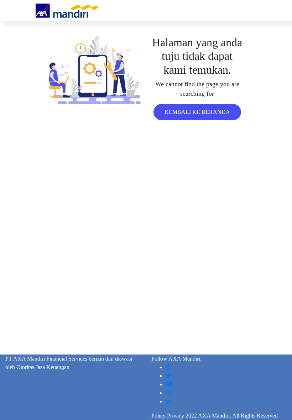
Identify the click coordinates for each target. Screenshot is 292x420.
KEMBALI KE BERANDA (197, 112)
